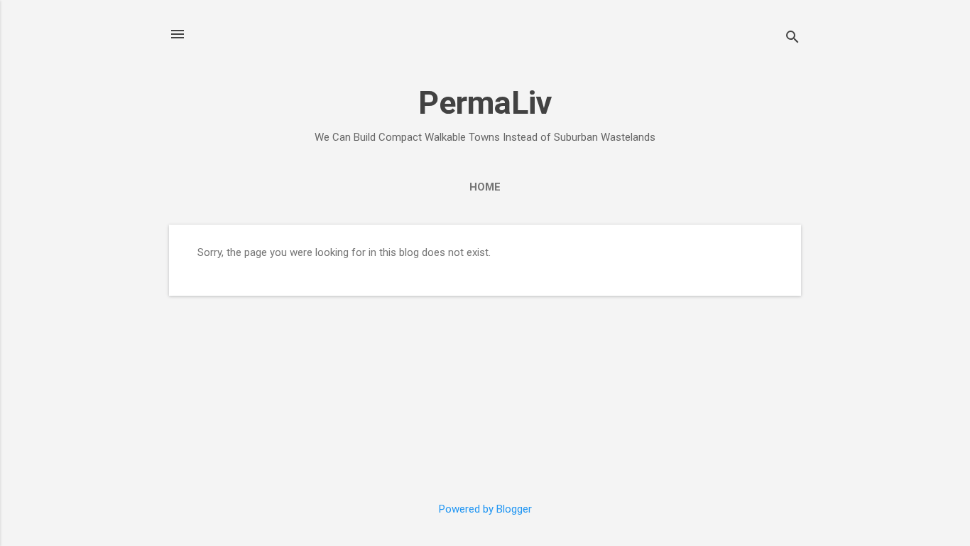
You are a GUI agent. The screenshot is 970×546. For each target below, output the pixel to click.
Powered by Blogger (485, 509)
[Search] (792, 38)
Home (485, 187)
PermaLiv (485, 103)
